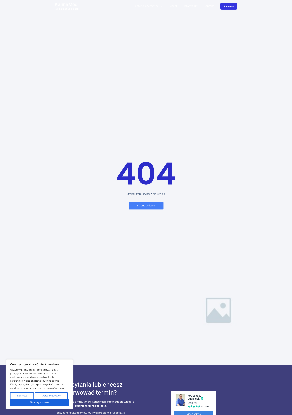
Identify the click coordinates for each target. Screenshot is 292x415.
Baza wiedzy (190, 6)
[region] (39, 384)
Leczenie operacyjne (146, 6)
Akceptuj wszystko (40, 402)
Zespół (173, 6)
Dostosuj (22, 395)
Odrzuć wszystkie (51, 395)
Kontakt (209, 6)
